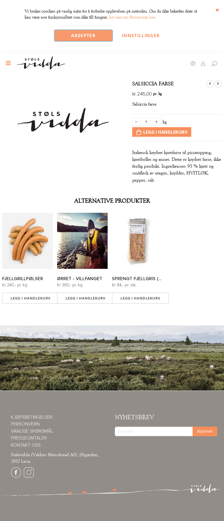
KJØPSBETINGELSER (31, 417)
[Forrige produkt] (210, 84)
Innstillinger (141, 36)
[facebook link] (16, 476)
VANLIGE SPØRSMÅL (32, 431)
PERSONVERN (25, 424)
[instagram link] (29, 476)
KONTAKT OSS (26, 445)
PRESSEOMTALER (29, 438)
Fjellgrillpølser (22, 278)
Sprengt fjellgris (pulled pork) (137, 278)
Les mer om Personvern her (132, 17)
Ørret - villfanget (79, 278)
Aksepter (83, 36)
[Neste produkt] (218, 84)
